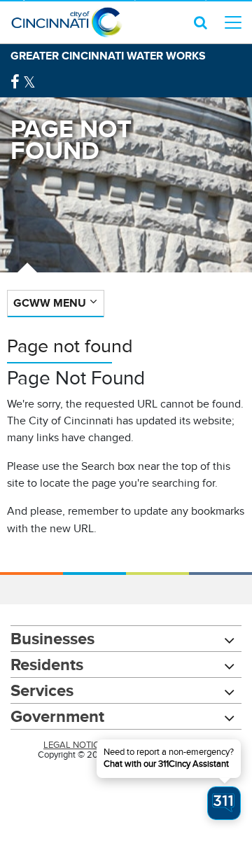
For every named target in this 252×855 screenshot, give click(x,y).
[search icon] (200, 22)
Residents (46, 664)
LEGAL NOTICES (76, 745)
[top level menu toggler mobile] (233, 22)
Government (57, 716)
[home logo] (66, 22)
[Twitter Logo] (29, 82)
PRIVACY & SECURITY (164, 745)
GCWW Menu (49, 303)
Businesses (52, 638)
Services (42, 690)
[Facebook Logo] (15, 82)
